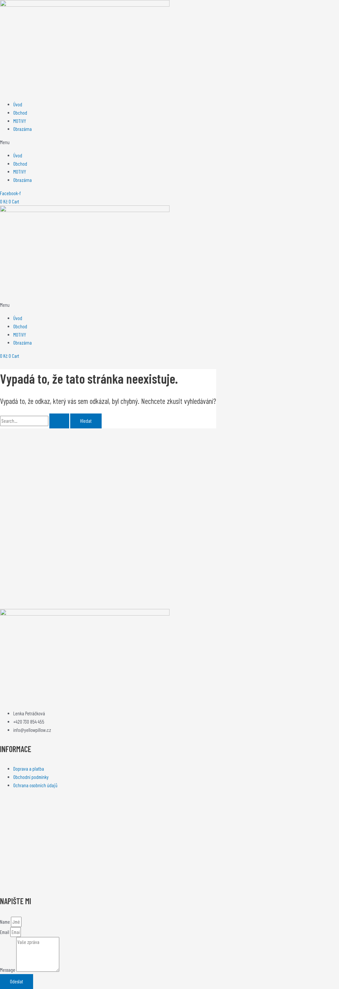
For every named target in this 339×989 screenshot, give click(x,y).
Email (5, 932)
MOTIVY (19, 121)
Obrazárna (22, 129)
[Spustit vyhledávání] (59, 420)
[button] (169, 142)
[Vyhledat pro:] (35, 421)
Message (8, 970)
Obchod (20, 113)
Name (5, 922)
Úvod (17, 104)
